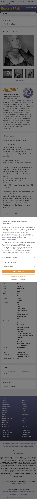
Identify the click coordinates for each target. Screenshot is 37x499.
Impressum (23, 279)
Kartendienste (8, 266)
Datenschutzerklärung (8, 239)
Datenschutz (14, 279)
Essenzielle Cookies (10, 257)
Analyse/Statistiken (10, 262)
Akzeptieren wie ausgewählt (19, 276)
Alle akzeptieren (18, 271)
